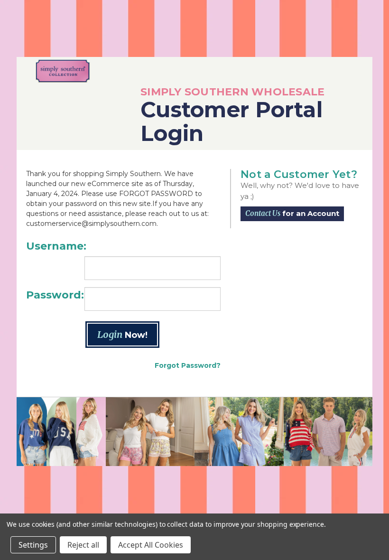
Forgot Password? (188, 365)
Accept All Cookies (150, 545)
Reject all (83, 545)
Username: (56, 246)
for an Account (292, 213)
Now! (122, 334)
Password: (55, 295)
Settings (33, 545)
